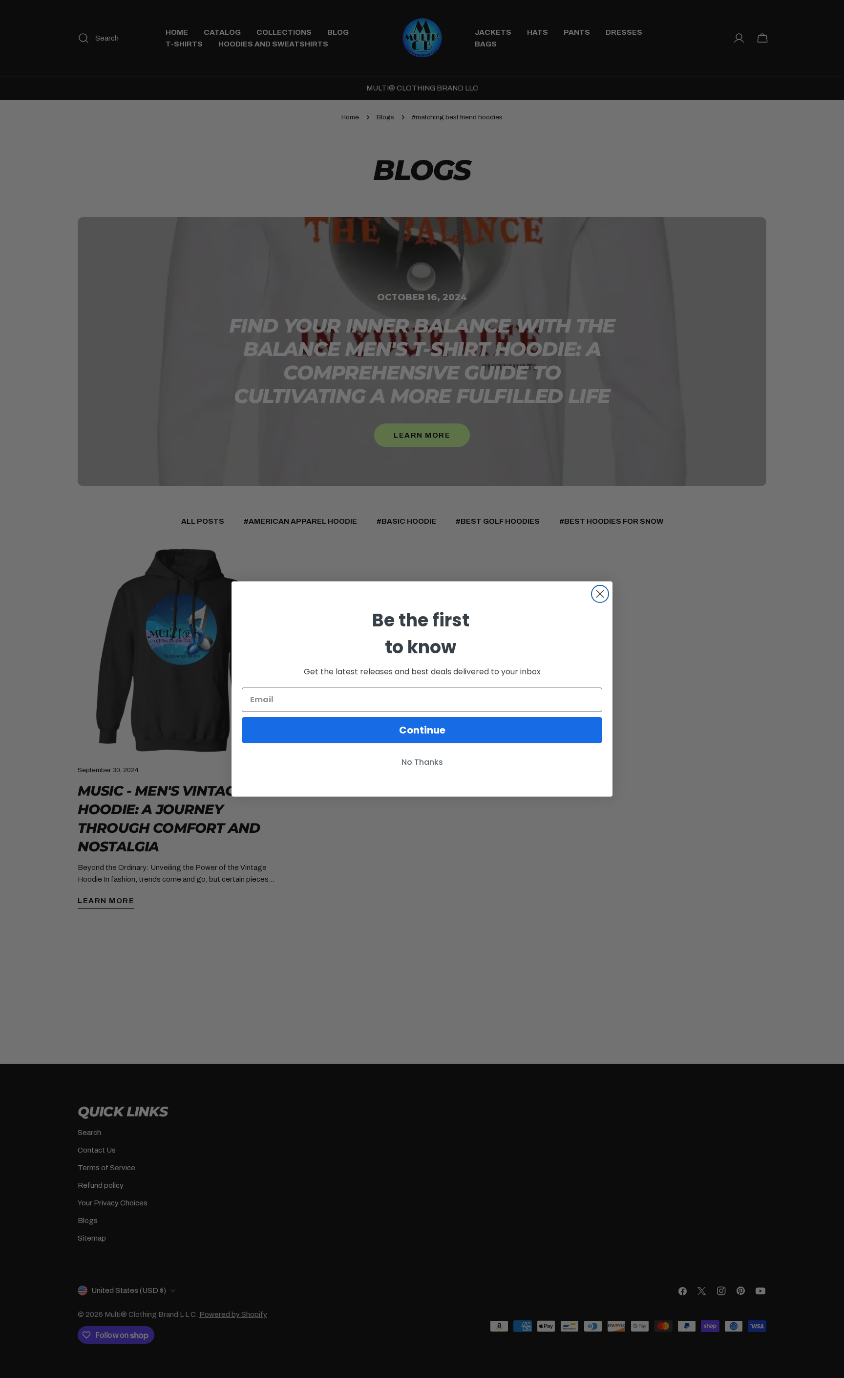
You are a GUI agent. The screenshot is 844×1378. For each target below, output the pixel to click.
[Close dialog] (600, 593)
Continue (422, 730)
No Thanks (422, 762)
